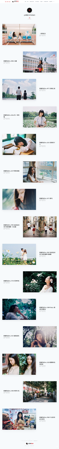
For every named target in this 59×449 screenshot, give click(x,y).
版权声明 (50, 1)
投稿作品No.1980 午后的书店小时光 (47, 418)
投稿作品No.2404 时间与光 (11, 391)
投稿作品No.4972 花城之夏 (47, 88)
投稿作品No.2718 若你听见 (11, 281)
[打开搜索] (53, 1)
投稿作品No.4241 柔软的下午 (47, 143)
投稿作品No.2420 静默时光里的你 (47, 363)
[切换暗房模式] (57, 447)
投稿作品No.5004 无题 (10, 61)
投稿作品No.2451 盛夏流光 (11, 336)
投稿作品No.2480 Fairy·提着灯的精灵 (47, 308)
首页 (25, 1)
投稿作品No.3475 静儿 (46, 198)
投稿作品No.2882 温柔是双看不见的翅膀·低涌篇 (47, 253)
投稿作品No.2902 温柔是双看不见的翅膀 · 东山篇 (11, 226)
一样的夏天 (42, 33)
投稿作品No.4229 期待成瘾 (11, 171)
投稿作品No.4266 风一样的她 (11, 116)
